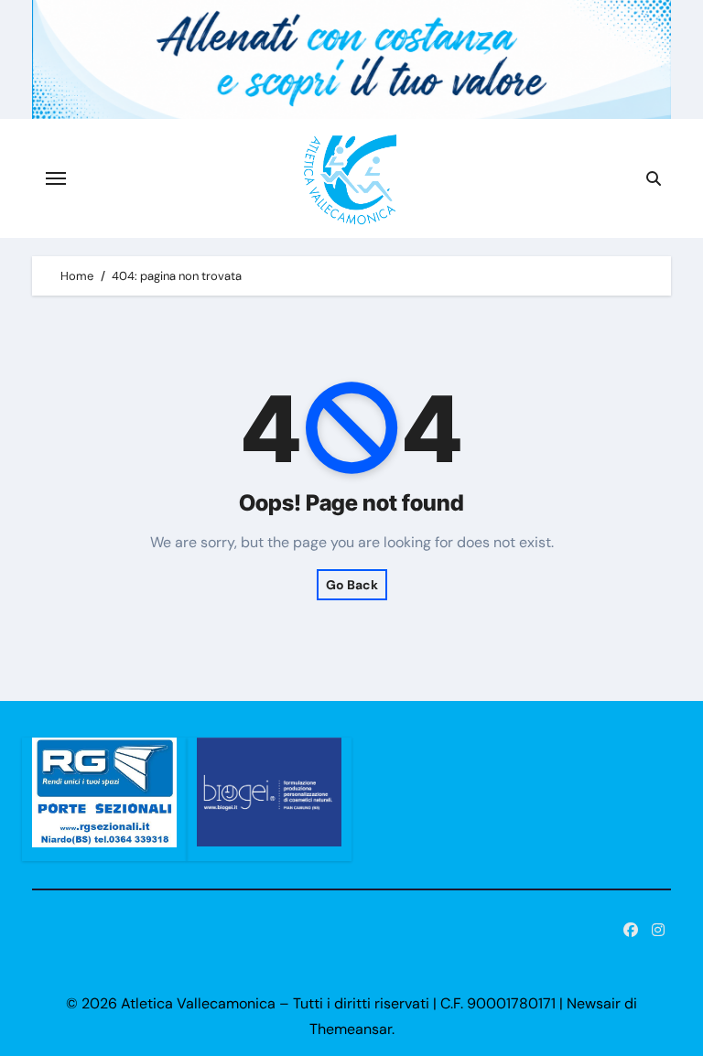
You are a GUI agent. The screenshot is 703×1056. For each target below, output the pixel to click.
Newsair (594, 1003)
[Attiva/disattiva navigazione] (55, 178)
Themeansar (350, 1029)
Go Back (352, 584)
